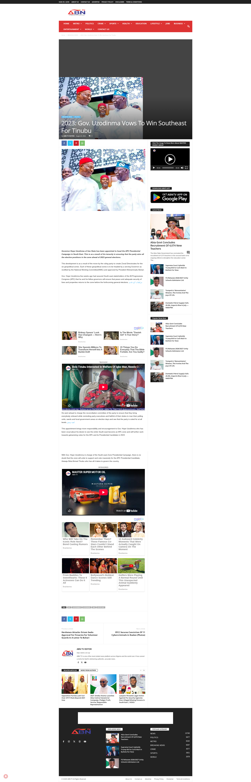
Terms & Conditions (134, 2)
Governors (86, 607)
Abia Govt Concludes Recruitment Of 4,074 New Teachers (166, 245)
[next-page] (144, 670)
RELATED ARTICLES (70, 670)
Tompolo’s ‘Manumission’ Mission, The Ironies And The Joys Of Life (177, 292)
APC (69, 607)
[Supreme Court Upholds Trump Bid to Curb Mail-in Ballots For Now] (157, 269)
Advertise (95, 2)
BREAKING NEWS (73, 35)
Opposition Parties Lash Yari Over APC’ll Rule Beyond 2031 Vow (73, 697)
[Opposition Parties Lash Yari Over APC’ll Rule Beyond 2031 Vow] (75, 684)
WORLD (88, 29)
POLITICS (89, 23)
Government (77, 607)
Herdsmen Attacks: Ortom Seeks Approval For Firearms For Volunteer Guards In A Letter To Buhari (80, 635)
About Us (75, 2)
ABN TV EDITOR (69, 136)
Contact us (85, 2)
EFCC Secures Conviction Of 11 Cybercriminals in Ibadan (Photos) (128, 633)
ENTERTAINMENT (71, 29)
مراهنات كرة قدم (135, 282)
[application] (170, 159)
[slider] (168, 167)
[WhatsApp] (82, 143)
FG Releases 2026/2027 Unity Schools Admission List (177, 279)
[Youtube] (85, 663)
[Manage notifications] (6, 776)
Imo (94, 607)
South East (100, 607)
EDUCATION (141, 23)
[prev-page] (140, 670)
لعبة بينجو (71, 422)
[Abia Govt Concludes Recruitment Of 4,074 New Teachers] (170, 226)
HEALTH (126, 23)
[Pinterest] (76, 143)
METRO (76, 23)
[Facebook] (64, 143)
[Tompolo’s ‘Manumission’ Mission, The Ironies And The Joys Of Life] (157, 294)
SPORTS (112, 23)
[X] (70, 143)
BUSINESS (178, 23)
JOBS (168, 23)
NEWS (152, 734)
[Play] (154, 167)
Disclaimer (119, 2)
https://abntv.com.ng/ (83, 653)
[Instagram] (69, 742)
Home (66, 23)
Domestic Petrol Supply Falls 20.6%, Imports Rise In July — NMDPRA (177, 305)
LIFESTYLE (155, 23)
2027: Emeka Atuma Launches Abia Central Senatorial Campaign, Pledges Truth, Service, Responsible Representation (102, 700)
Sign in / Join (64, 2)
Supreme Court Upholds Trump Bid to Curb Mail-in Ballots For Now (176, 267)
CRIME (100, 23)
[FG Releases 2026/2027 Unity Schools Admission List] (157, 281)
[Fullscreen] (186, 167)
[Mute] (182, 167)
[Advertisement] (144, 12)
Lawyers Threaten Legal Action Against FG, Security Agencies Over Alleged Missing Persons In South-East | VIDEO (132, 698)
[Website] (80, 742)
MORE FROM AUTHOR (88, 670)
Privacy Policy (107, 2)
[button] (188, 26)
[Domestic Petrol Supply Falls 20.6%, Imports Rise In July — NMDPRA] (157, 306)
